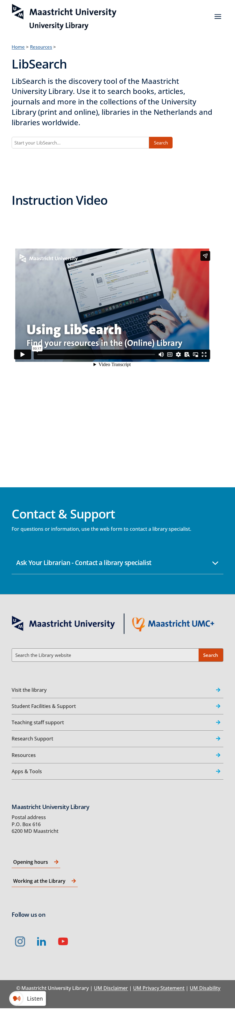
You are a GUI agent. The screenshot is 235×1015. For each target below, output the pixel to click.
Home (18, 47)
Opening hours (30, 862)
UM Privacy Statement (159, 988)
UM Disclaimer (111, 988)
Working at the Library (39, 881)
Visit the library (29, 690)
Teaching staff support (38, 722)
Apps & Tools (27, 771)
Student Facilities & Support (44, 706)
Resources (41, 47)
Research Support (32, 738)
